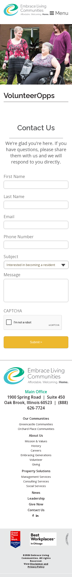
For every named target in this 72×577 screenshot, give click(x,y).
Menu (61, 13)
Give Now (36, 504)
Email (9, 216)
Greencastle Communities (36, 424)
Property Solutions (36, 471)
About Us (36, 435)
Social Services (36, 486)
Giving (36, 464)
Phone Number (19, 236)
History (36, 446)
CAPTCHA (13, 310)
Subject (11, 256)
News (36, 493)
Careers (36, 450)
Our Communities (36, 418)
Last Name (14, 196)
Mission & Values (36, 441)
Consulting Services (36, 481)
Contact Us (36, 510)
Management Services (36, 477)
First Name (14, 176)
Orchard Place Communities (36, 429)
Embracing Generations (36, 455)
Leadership (36, 498)
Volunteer (36, 460)
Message (12, 274)
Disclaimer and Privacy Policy (38, 565)
